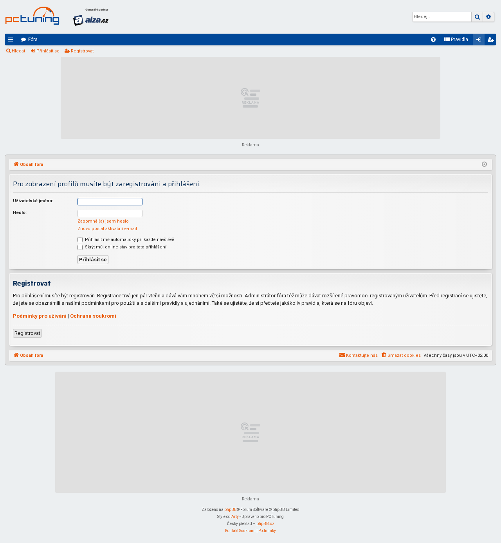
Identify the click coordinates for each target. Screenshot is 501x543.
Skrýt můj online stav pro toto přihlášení (125, 247)
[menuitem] (433, 39)
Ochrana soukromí (93, 316)
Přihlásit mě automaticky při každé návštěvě (129, 239)
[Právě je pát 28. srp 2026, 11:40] (484, 164)
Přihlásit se (47, 51)
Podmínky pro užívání (40, 316)
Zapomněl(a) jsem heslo (103, 221)
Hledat (18, 51)
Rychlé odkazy (12, 41)
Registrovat (82, 51)
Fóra (33, 39)
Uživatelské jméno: (33, 200)
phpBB (230, 509)
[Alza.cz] (90, 17)
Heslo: (20, 212)
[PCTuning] (32, 15)
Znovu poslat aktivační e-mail (107, 228)
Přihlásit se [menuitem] (480, 41)
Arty (235, 516)
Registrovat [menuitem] (492, 41)
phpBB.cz (265, 523)
